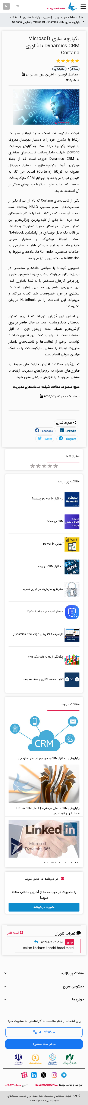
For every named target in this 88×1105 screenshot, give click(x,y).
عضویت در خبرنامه (44, 907)
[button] (18, 6)
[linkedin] (34, 1078)
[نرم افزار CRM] (62, 6)
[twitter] (43, 1078)
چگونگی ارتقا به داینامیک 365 (45, 657)
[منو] (83, 6)
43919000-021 (13, 1085)
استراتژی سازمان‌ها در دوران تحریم (43, 589)
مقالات (13, 17)
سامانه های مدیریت (46, 1085)
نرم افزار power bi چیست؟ (47, 498)
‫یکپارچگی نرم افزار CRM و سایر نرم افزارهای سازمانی (48, 758)
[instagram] (54, 1078)
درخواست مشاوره (44, 1043)
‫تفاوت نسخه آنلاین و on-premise (43, 679)
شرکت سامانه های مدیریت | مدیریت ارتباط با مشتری (53, 17)
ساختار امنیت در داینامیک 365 (45, 611)
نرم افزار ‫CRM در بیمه (50, 566)
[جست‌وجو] (6, 6)
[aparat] (24, 1078)
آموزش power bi (53, 544)
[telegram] (64, 1078)
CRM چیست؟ (55, 521)
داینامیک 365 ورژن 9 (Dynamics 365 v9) (38, 634)
